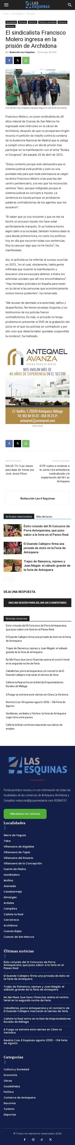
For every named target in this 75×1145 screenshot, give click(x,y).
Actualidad (17, 13)
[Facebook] (9, 60)
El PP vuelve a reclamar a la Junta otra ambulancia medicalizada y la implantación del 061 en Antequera (55, 473)
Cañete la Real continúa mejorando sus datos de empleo (34, 726)
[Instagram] (33, 1139)
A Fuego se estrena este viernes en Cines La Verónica (37, 694)
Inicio (6, 13)
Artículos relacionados (19, 516)
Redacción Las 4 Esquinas (22, 52)
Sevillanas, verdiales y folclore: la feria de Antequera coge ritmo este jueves (36, 715)
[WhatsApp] (25, 60)
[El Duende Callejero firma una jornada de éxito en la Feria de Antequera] (13, 548)
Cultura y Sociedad (47, 22)
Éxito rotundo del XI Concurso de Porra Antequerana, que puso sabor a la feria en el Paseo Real (47, 530)
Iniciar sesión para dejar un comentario (37, 602)
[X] (17, 60)
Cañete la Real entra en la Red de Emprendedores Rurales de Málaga (34, 684)
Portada (31, 13)
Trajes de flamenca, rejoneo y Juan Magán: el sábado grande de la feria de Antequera (47, 566)
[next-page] (11, 579)
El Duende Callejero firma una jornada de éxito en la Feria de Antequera (45, 548)
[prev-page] (6, 579)
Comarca (62, 22)
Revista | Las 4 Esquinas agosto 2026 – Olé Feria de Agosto (35, 704)
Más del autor (44, 516)
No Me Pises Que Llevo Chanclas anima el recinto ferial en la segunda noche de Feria (37, 661)
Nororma (10, 26)
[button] (6, 5)
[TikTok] (41, 1139)
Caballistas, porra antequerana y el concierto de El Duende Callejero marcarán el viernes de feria (35, 673)
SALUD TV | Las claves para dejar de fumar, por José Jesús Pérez (19, 469)
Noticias (32, 22)
